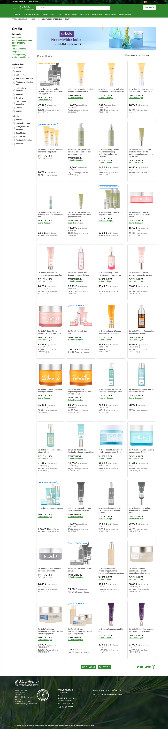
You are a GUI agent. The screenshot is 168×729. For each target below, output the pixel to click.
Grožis (60, 15)
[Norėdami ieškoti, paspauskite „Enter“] (39, 7)
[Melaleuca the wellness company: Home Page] (26, 7)
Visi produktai (18, 37)
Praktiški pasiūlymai (125, 15)
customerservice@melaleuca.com (26, 704)
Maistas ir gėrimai (71, 15)
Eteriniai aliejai (97, 15)
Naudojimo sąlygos (65, 703)
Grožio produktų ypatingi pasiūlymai (20, 56)
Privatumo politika (65, 701)
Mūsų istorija (34, 2)
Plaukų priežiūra (19, 49)
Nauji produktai (110, 15)
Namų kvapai (84, 15)
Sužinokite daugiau (45, 100)
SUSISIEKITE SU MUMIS (23, 701)
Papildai (18, 15)
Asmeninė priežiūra (48, 15)
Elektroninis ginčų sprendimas (65, 707)
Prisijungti (149, 8)
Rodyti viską (104, 667)
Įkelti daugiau (88, 667)
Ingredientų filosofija (67, 698)
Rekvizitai (61, 695)
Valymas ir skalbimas (31, 15)
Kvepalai (16, 52)
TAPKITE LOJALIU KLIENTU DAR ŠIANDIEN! (106, 690)
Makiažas (16, 46)
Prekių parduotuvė (18, 2)
